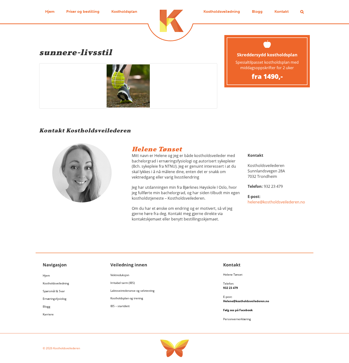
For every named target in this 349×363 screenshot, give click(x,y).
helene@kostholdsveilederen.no (276, 202)
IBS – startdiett (120, 306)
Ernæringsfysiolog (54, 299)
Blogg (46, 307)
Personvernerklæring (237, 319)
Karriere (48, 314)
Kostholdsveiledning (56, 283)
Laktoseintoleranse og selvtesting (132, 291)
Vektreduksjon (119, 275)
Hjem (46, 275)
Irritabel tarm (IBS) (122, 283)
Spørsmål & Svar (54, 291)
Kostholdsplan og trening (126, 298)
